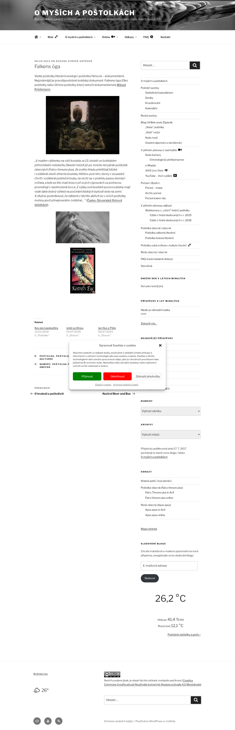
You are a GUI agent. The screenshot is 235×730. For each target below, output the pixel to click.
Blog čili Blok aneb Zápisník (157, 122)
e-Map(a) (150, 165)
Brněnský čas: (40, 673)
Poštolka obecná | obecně (156, 228)
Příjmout (87, 376)
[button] (160, 345)
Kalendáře (151, 108)
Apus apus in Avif (155, 509)
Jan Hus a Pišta (107, 327)
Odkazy (129, 37)
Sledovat (149, 578)
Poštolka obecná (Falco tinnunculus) (162, 487)
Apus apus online (155, 515)
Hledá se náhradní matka (155, 309)
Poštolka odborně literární (160, 232)
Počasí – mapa (153, 187)
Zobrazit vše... (149, 323)
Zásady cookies (103, 384)
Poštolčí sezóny (150, 87)
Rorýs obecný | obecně (154, 252)
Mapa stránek (149, 528)
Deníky (149, 97)
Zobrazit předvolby (148, 376)
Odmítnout (118, 376)
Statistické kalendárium (159, 92)
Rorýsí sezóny (149, 115)
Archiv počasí (153, 193)
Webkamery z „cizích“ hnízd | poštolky (167, 210)
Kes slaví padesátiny (46, 327)
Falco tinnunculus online (159, 497)
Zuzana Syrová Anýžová (74, 61)
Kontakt (165, 37)
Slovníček (146, 265)
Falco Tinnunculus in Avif (159, 492)
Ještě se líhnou (74, 327)
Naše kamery (153, 154)
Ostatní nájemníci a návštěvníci (163, 142)
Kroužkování (152, 102)
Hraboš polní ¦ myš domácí (156, 480)
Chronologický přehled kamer (167, 159)
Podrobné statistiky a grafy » (184, 634)
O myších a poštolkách (85, 13)
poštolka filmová (66, 364)
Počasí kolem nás (155, 198)
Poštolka (47, 356)
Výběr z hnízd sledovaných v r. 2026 (170, 220)
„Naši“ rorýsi (152, 132)
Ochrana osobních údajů (125, 384)
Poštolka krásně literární (159, 238)
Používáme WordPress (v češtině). (155, 721)
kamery (45, 364)
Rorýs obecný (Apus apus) (156, 504)
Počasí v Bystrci (150, 182)
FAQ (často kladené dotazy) (157, 258)
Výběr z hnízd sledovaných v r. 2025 (170, 215)
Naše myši (151, 137)
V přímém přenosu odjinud (156, 205)
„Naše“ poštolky (154, 127)
